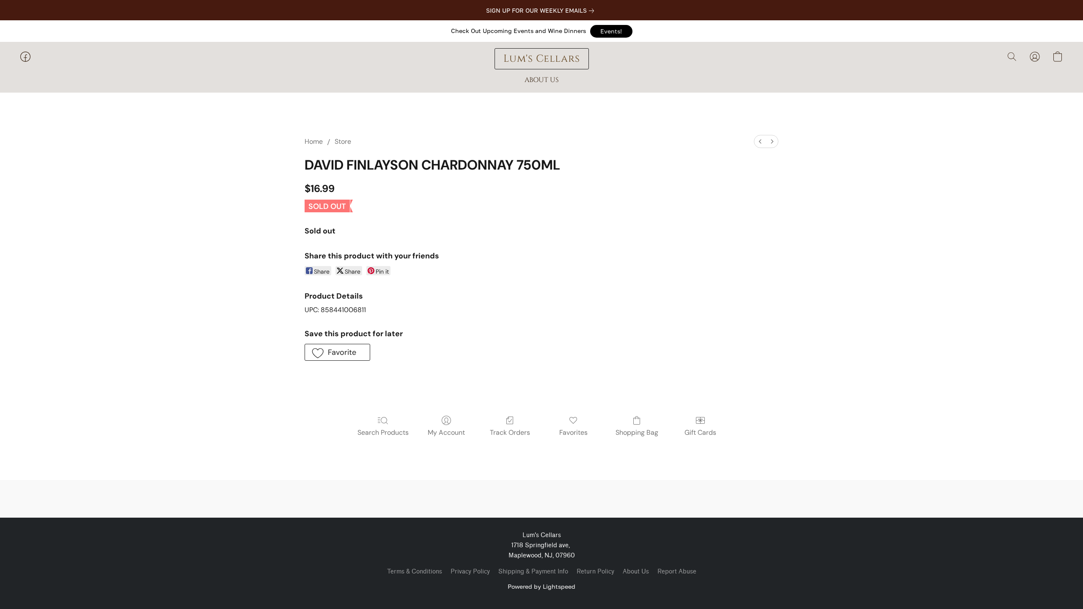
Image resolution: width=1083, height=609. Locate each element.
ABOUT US (542, 80)
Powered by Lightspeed (541, 586)
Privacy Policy (470, 571)
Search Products (383, 432)
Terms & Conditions (414, 571)
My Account (446, 432)
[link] (541, 10)
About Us (636, 571)
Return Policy (595, 571)
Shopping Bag (637, 432)
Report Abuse (676, 571)
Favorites (573, 432)
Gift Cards (700, 432)
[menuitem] (760, 141)
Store (343, 141)
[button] (611, 31)
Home (314, 141)
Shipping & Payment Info (533, 571)
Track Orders (510, 432)
